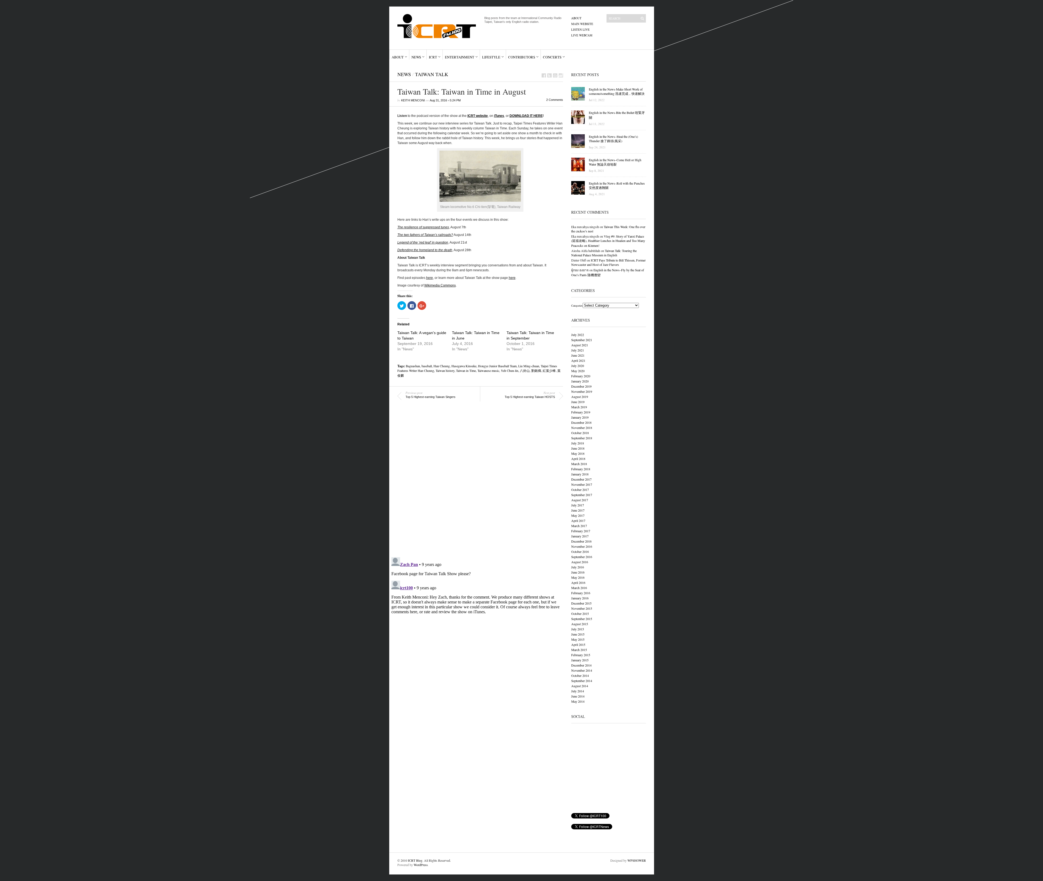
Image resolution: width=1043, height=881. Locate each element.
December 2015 (581, 603)
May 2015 (578, 639)
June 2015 (578, 634)
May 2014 (578, 701)
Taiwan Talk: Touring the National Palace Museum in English (604, 252)
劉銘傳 (536, 370)
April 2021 (578, 360)
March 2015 (579, 649)
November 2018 (581, 427)
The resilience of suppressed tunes (423, 227)
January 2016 (580, 598)
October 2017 (580, 489)
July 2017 (577, 505)
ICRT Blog (415, 860)
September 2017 (581, 495)
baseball (427, 366)
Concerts (552, 57)
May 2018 (578, 453)
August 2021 (579, 345)
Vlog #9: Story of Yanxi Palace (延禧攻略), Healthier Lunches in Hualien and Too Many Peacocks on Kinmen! (608, 241)
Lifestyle (491, 57)
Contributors (521, 57)
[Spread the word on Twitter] (549, 75)
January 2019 (580, 417)
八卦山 (525, 370)
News (416, 57)
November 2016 (581, 546)
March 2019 (579, 407)
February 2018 (580, 469)
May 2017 (578, 515)
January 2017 (580, 536)
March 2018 (579, 464)
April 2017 (578, 520)
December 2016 (581, 541)
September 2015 (581, 619)
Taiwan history (445, 370)
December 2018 (581, 422)
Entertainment (459, 57)
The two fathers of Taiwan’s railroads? (425, 235)
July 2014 (577, 691)
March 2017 (579, 526)
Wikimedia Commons (440, 285)
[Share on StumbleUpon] (561, 75)
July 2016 (577, 567)
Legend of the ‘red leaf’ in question (422, 242)
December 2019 (581, 386)
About (576, 18)
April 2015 (578, 644)
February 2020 (580, 376)
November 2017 (581, 484)
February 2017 (580, 531)
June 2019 (578, 402)
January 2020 (580, 381)
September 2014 (581, 680)
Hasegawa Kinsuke (463, 366)
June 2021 (578, 355)
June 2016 (578, 572)
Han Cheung (441, 366)
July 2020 (577, 365)
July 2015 (577, 629)
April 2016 (578, 582)
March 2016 (579, 588)
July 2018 (577, 443)
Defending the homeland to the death (424, 250)
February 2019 (580, 412)
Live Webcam (581, 35)
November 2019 (581, 391)
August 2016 (579, 562)
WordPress (421, 865)
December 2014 (581, 665)
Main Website (582, 24)
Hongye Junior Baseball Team (497, 366)
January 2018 (580, 474)
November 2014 (581, 670)
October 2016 (580, 551)
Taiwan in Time (466, 370)
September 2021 (581, 340)
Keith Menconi (413, 100)
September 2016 (581, 557)
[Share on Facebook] (544, 75)
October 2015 (580, 613)
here (429, 278)
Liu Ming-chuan (528, 366)
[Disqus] (476, 483)
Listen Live (580, 29)
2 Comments (554, 99)
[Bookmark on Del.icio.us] (555, 75)
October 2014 (580, 675)
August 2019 (579, 396)
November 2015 (581, 608)
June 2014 (578, 696)
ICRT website (477, 116)
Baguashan (413, 366)
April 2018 (578, 458)
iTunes (499, 116)
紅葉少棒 (549, 370)
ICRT (433, 57)
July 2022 (577, 334)
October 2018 (580, 433)
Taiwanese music (488, 370)
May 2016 (578, 577)
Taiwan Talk (431, 74)
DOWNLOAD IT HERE (526, 116)
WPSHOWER (636, 860)
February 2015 (580, 655)
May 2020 (578, 371)
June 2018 (578, 448)
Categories (577, 305)
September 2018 (581, 438)
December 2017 (581, 479)
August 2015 (579, 624)
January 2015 (580, 660)
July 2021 (577, 350)
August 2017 (579, 500)
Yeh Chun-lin (509, 370)
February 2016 (580, 593)
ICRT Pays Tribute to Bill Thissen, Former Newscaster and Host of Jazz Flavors (608, 262)
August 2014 (579, 686)
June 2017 (578, 510)
